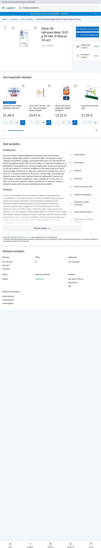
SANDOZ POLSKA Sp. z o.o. (19, 237)
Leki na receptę (27, 19)
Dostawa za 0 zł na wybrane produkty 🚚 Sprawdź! (18, 2)
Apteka (4, 19)
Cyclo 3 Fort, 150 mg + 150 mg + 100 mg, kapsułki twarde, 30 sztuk (39, 108)
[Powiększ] (13, 28)
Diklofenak (39, 279)
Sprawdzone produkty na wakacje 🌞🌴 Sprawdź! (49, 14)
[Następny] (96, 130)
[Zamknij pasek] (95, 13)
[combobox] (58, 7)
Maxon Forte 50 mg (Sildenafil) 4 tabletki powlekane (62, 108)
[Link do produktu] (14, 104)
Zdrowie (14, 19)
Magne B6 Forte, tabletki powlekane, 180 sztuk (12, 107)
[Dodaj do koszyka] (22, 122)
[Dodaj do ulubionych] (35, 28)
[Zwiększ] (17, 122)
